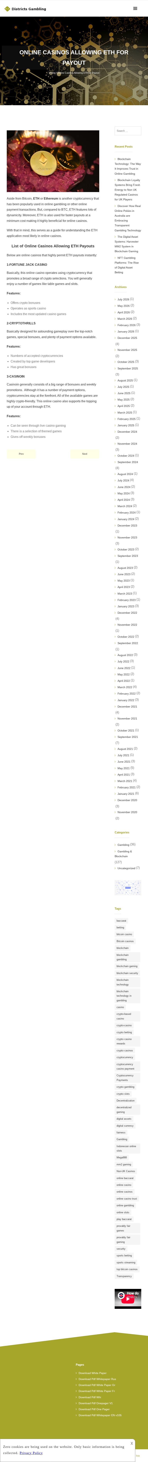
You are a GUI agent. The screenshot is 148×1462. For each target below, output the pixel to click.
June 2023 (124, 574)
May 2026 (124, 305)
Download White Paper (93, 1373)
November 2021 (127, 718)
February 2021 (127, 787)
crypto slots (123, 1093)
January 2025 (126, 425)
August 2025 (125, 380)
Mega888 (122, 1157)
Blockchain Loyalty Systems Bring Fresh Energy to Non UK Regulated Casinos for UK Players (127, 190)
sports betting (124, 1255)
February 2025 (127, 418)
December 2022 (127, 612)
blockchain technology (123, 982)
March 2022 (125, 687)
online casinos (125, 1191)
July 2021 (123, 755)
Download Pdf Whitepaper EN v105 (100, 1415)
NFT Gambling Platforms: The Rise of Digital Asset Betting (127, 265)
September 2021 (128, 736)
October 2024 (126, 455)
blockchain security (127, 973)
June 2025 (124, 393)
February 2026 (127, 325)
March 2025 (125, 412)
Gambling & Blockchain (123, 854)
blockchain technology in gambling (124, 996)
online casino (124, 1184)
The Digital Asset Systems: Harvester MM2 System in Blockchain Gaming (127, 244)
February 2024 (127, 512)
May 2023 (124, 580)
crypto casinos (125, 1050)
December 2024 (127, 431)
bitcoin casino (124, 934)
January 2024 (126, 519)
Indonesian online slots (126, 1148)
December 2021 (127, 706)
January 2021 (126, 793)
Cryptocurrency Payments (125, 1077)
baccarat (121, 920)
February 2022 (127, 693)
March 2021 (125, 781)
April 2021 (124, 774)
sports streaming (126, 1262)
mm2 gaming (124, 1164)
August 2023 (125, 567)
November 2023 (127, 537)
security (121, 1248)
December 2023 (127, 525)
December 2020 (127, 800)
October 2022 (126, 636)
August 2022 (125, 655)
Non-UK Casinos (126, 1171)
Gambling (123, 844)
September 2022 (128, 643)
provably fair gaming (123, 1239)
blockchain (123, 948)
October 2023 (126, 549)
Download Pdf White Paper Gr (97, 1385)
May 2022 (124, 674)
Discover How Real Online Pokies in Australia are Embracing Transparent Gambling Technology (128, 218)
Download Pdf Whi (90, 1397)
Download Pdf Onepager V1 (96, 1403)
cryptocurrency (125, 1057)
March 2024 (125, 506)
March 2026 (125, 318)
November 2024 (127, 443)
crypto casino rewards (124, 1041)
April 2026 (124, 312)
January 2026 (126, 331)
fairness (121, 1132)
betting (120, 927)
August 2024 (125, 474)
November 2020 (127, 812)
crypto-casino (124, 1025)
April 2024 (124, 499)
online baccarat (125, 1178)
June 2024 (124, 487)
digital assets (124, 1118)
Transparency (124, 1276)
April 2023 (124, 587)
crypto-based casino (124, 1016)
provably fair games (123, 1228)
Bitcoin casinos (125, 941)
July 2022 (123, 661)
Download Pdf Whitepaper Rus (97, 1379)
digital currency (125, 1125)
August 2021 (125, 748)
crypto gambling (125, 1086)
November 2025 (127, 349)
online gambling (125, 1205)
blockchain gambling (123, 957)
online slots (123, 1212)
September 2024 (128, 462)
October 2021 (126, 730)
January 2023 (126, 606)
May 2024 (124, 493)
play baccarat (124, 1219)
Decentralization (126, 1100)
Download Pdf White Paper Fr (97, 1391)
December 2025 (127, 337)
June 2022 (124, 668)
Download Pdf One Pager (94, 1409)
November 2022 (127, 624)
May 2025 (124, 399)
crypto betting (124, 1032)
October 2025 (126, 361)
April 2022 (124, 680)
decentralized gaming (124, 1109)
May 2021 (124, 768)
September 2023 (128, 555)
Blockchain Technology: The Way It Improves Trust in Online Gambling (128, 166)
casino (120, 1007)
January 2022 (126, 700)
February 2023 (127, 600)
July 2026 (123, 299)
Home (52, 73)
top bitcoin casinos (127, 1269)
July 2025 (123, 386)
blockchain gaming (127, 966)
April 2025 (124, 406)
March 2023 (125, 593)
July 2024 (123, 480)
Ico (138, 1455)
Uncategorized (126, 868)
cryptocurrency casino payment (125, 1066)
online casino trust (127, 1198)
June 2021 (124, 761)
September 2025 (128, 368)
